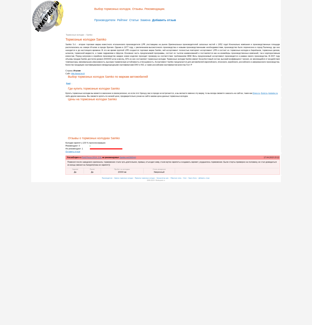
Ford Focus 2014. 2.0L (92, 157)
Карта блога (192, 178)
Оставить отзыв (72, 151)
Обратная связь (176, 178)
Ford (68, 83)
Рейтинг (122, 20)
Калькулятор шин (163, 178)
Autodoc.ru (273, 93)
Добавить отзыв (204, 178)
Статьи (134, 20)
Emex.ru (256, 93)
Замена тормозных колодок (123, 178)
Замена (145, 20)
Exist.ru (264, 93)
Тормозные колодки (47, 16)
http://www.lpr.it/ (78, 73)
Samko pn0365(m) (128, 157)
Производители (104, 20)
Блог (185, 178)
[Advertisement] (48, 83)
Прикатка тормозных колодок (145, 178)
